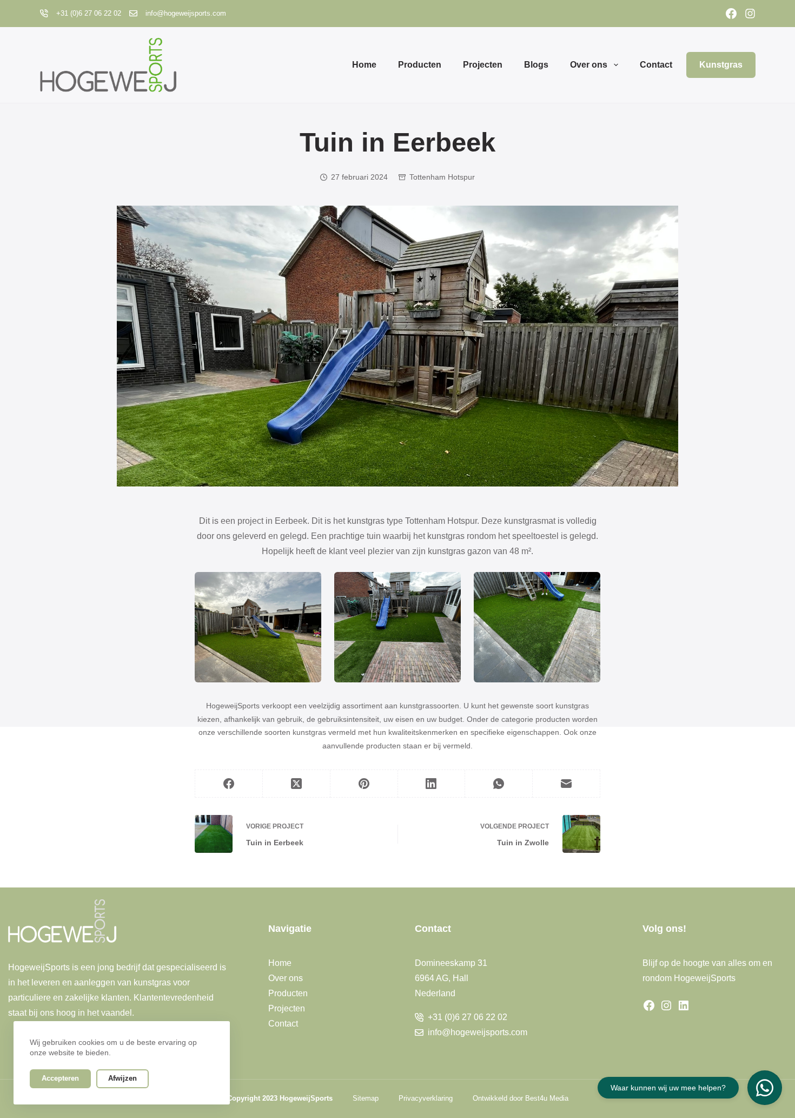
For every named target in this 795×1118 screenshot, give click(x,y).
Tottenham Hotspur (442, 177)
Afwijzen (122, 1078)
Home (364, 64)
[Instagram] (750, 13)
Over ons (588, 64)
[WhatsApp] (499, 784)
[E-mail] (566, 784)
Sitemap (366, 1098)
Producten (419, 64)
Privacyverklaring (426, 1098)
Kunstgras (721, 64)
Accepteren (60, 1078)
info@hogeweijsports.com (185, 13)
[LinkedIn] (432, 784)
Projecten (482, 64)
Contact (656, 64)
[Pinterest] (364, 784)
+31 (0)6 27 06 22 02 (88, 13)
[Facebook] (731, 13)
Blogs (536, 64)
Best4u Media (546, 1098)
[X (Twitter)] (296, 784)
